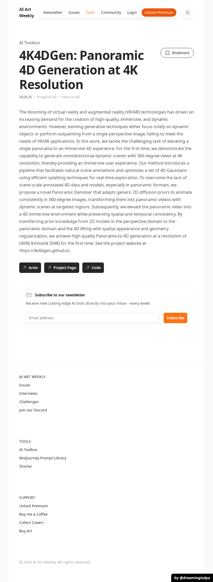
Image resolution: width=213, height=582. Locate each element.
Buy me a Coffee (33, 514)
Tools (90, 12)
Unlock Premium (159, 12)
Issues (74, 12)
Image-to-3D (46, 97)
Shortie (25, 466)
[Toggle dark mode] (187, 12)
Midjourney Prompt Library (42, 457)
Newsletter (52, 12)
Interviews (28, 393)
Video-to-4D (71, 97)
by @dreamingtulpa (192, 577)
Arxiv (33, 267)
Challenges (29, 401)
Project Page (65, 267)
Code (96, 267)
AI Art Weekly (26, 12)
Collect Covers (31, 522)
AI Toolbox (29, 43)
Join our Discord (33, 410)
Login (132, 12)
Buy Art (25, 530)
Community (111, 12)
